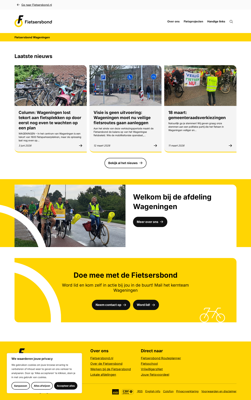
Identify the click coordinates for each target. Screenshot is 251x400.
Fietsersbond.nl (101, 358)
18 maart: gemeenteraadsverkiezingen (197, 115)
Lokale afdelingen (103, 374)
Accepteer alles (66, 385)
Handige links (216, 21)
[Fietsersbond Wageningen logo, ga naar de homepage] (33, 21)
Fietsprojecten (193, 21)
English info (152, 391)
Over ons (173, 21)
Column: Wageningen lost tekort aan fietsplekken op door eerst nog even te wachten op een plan (50, 120)
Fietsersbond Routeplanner (161, 358)
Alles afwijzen (42, 385)
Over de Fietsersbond (106, 363)
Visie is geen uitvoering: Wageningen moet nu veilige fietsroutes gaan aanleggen (122, 117)
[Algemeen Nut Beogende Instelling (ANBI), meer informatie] (115, 392)
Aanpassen (20, 385)
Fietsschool (149, 363)
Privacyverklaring (187, 391)
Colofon (168, 391)
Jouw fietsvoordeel (155, 374)
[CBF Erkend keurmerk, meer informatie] (128, 392)
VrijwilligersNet (152, 369)
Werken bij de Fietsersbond (110, 369)
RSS (140, 391)
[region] (44, 373)
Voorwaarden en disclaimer (218, 391)
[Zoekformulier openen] (232, 21)
